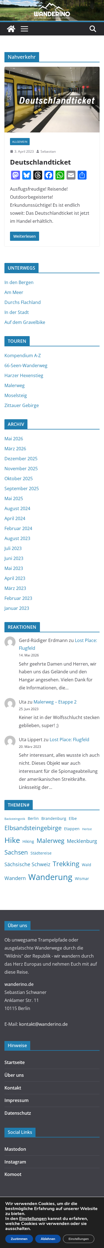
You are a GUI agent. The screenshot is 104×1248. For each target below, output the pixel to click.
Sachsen (16, 852)
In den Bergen (19, 282)
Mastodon (15, 1149)
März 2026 (15, 449)
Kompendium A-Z (22, 355)
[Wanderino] (11, 28)
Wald (86, 864)
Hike (12, 840)
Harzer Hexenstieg (23, 375)
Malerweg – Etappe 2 (55, 702)
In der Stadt (16, 312)
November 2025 (21, 469)
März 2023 (15, 588)
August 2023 (17, 538)
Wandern (15, 878)
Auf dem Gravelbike (24, 322)
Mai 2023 (13, 568)
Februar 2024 (18, 528)
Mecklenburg (82, 841)
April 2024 (14, 518)
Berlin (33, 818)
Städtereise (41, 853)
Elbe (73, 818)
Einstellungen (33, 1218)
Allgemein (19, 142)
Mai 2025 (13, 498)
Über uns (14, 1075)
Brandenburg (53, 818)
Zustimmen (19, 1239)
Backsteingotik (14, 819)
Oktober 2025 (18, 478)
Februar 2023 (18, 598)
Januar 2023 (16, 608)
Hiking (28, 841)
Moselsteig (15, 395)
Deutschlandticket (40, 162)
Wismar (82, 878)
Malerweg (14, 385)
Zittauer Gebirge (21, 405)
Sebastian (48, 151)
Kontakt (12, 1088)
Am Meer (13, 292)
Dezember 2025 (20, 459)
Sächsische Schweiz (27, 864)
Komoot (12, 1174)
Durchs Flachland (22, 302)
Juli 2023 (13, 548)
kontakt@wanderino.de (43, 1024)
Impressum (16, 1100)
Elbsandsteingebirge (33, 828)
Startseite (14, 1062)
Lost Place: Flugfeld (69, 739)
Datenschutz (17, 1113)
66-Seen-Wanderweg (25, 365)
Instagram (15, 1162)
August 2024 (17, 508)
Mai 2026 (13, 439)
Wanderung (50, 877)
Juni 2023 (13, 558)
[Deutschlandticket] (52, 99)
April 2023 (14, 578)
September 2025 (21, 488)
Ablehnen (48, 1239)
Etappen (72, 828)
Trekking (66, 863)
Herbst (87, 829)
